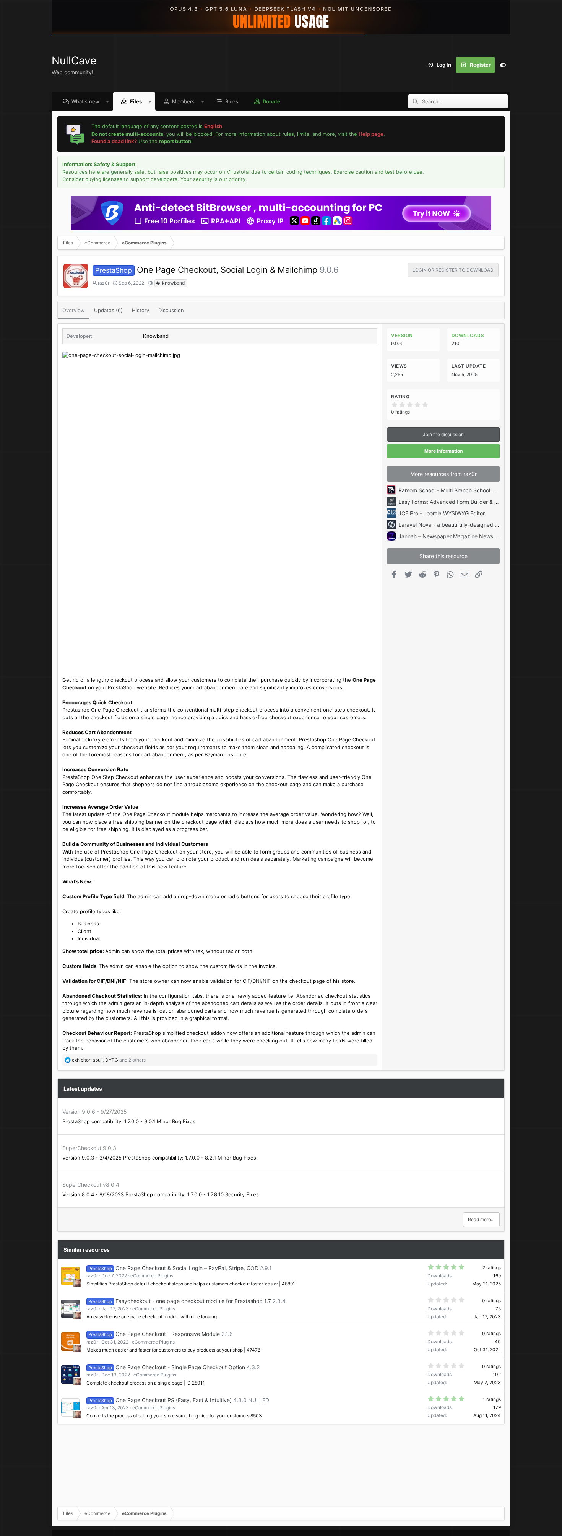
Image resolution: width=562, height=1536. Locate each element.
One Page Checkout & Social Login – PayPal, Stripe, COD (186, 1268)
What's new (85, 101)
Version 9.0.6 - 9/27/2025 (94, 1111)
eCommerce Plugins (151, 1276)
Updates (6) (108, 310)
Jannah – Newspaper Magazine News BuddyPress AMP (468, 536)
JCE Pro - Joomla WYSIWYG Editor (441, 513)
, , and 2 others (109, 1060)
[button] (107, 101)
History (140, 310)
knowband (173, 283)
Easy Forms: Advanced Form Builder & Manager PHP (463, 501)
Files (136, 101)
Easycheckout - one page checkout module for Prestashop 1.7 (193, 1301)
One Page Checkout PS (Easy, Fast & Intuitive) (173, 1400)
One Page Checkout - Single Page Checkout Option (180, 1367)
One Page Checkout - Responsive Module (167, 1334)
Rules (231, 101)
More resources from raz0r (443, 474)
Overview (73, 310)
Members (183, 101)
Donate (271, 101)
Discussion (171, 310)
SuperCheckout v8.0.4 (90, 1184)
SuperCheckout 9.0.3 (89, 1148)
